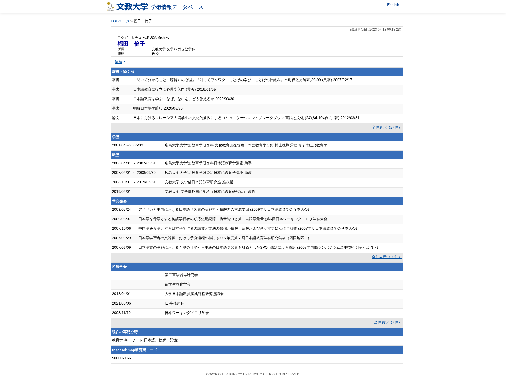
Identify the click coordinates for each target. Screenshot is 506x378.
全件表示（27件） (387, 127)
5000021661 (122, 358)
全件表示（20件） (387, 257)
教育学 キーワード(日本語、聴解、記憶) (145, 340)
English (393, 5)
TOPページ (120, 21)
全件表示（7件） (388, 322)
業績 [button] (118, 62)
